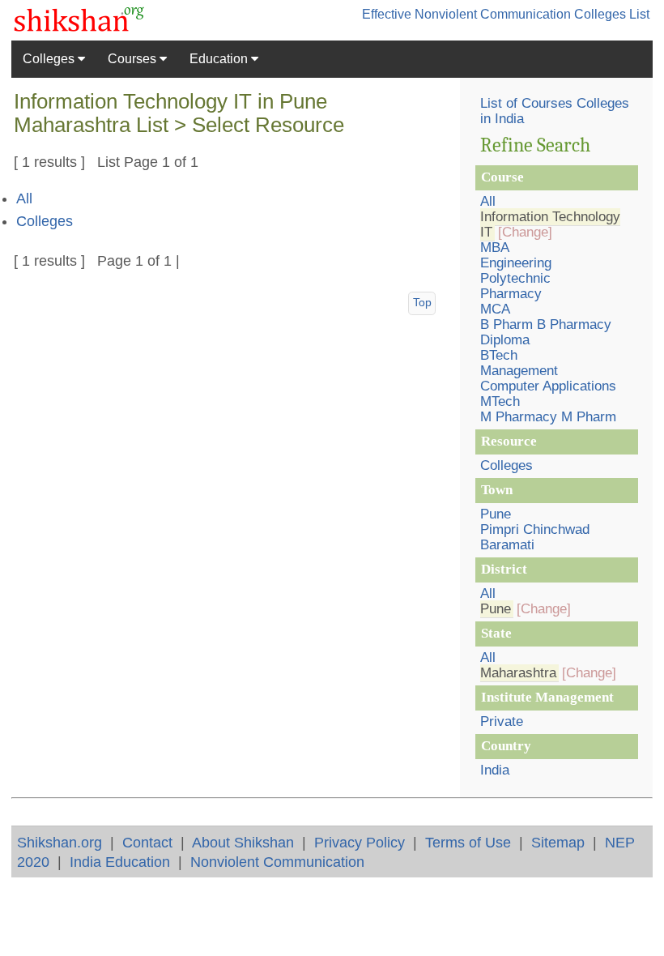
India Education (120, 861)
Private (501, 721)
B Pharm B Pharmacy (545, 324)
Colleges (50, 59)
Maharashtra (518, 673)
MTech (500, 401)
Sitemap (558, 842)
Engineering (515, 263)
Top (422, 302)
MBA (494, 247)
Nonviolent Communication (277, 861)
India (494, 770)
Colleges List (611, 14)
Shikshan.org (59, 842)
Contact (147, 842)
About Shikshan (243, 842)
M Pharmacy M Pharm (548, 417)
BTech (498, 355)
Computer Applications (548, 386)
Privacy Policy (359, 842)
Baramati (507, 545)
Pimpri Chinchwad (535, 529)
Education (220, 59)
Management (519, 370)
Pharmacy (511, 293)
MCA (495, 309)
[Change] (525, 232)
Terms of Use (468, 842)
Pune (495, 514)
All (24, 198)
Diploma (505, 340)
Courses (134, 59)
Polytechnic (515, 278)
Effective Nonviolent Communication (466, 14)
